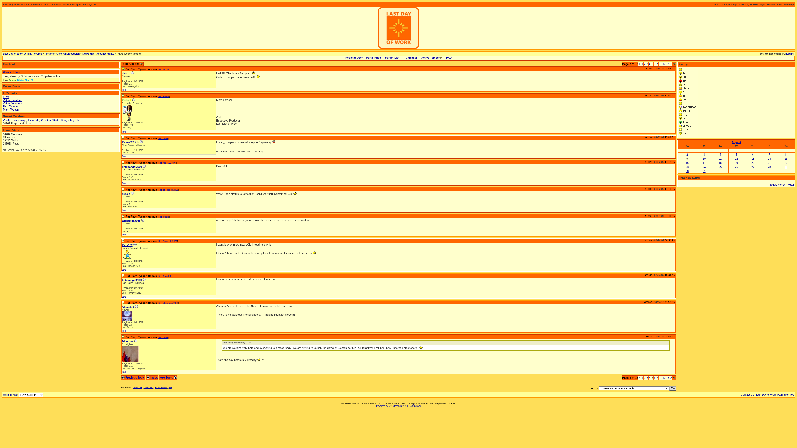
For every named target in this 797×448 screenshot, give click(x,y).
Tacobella (33, 120)
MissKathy (149, 387)
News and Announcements (98, 53)
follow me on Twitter (782, 184)
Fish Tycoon (10, 106)
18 (667, 64)
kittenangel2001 (132, 166)
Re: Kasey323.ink (167, 163)
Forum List (392, 57)
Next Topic (166, 377)
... (660, 64)
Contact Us (747, 394)
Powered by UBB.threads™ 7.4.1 (393, 406)
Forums (49, 53)
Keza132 (127, 245)
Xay (170, 387)
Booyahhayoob (70, 120)
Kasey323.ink (130, 142)
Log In (789, 53)
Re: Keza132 (164, 69)
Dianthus (127, 341)
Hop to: (594, 388)
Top (124, 90)
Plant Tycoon (11, 109)
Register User (354, 57)
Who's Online (11, 72)
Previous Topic (135, 377)
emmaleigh (19, 120)
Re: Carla (163, 138)
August (736, 142)
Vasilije (7, 120)
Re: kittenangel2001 (168, 190)
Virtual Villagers (12, 103)
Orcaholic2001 (131, 220)
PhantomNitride (50, 120)
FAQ (449, 57)
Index (154, 377)
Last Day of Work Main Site (772, 394)
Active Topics (430, 57)
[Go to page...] (674, 64)
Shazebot (128, 307)
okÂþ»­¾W (415, 406)
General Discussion (68, 53)
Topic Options (130, 63)
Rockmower (161, 387)
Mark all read (10, 394)
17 (664, 64)
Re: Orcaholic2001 (167, 241)
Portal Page (373, 57)
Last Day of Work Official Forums (22, 53)
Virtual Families (12, 100)
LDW (6, 97)
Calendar (411, 57)
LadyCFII (137, 387)
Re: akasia (163, 96)
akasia (126, 73)
